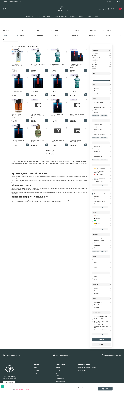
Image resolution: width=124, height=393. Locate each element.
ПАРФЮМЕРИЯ (29, 16)
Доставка (58, 373)
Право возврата (60, 378)
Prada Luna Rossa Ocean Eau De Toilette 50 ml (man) (76, 66)
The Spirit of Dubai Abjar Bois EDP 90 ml (76, 140)
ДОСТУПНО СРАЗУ (47, 16)
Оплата (58, 370)
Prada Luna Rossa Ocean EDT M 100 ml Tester (17, 90)
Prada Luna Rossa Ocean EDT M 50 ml (37, 90)
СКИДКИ (89, 16)
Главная (13, 21)
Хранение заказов (60, 381)
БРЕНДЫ (96, 16)
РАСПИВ (38, 16)
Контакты (36, 370)
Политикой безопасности (22, 389)
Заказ (57, 375)
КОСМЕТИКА (64, 16)
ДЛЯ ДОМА (72, 16)
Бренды (36, 373)
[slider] (92, 80)
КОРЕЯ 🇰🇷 (57, 16)
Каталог (20, 21)
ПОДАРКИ (81, 16)
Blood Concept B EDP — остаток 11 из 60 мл (17, 65)
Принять (105, 389)
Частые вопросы (82, 370)
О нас (35, 367)
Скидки (58, 367)
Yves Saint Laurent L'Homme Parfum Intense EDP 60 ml (17, 116)
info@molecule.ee (9, 379)
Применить (101, 339)
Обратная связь (9, 382)
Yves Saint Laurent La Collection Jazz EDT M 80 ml (37, 116)
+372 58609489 (8, 377)
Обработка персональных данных (87, 367)
